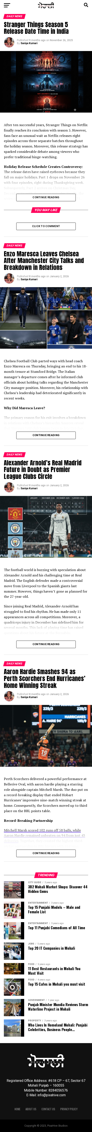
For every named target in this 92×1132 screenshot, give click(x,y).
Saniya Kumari (29, 43)
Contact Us (48, 1109)
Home (17, 1109)
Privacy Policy (68, 1109)
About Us (30, 1109)
